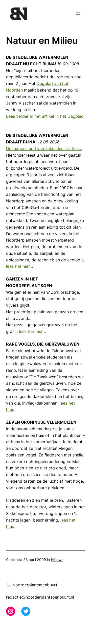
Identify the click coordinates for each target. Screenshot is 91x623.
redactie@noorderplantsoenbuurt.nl (40, 597)
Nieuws (57, 559)
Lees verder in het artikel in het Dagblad (45, 116)
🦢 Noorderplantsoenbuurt (31, 584)
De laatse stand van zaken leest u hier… (44, 148)
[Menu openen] (78, 14)
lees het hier (18, 266)
